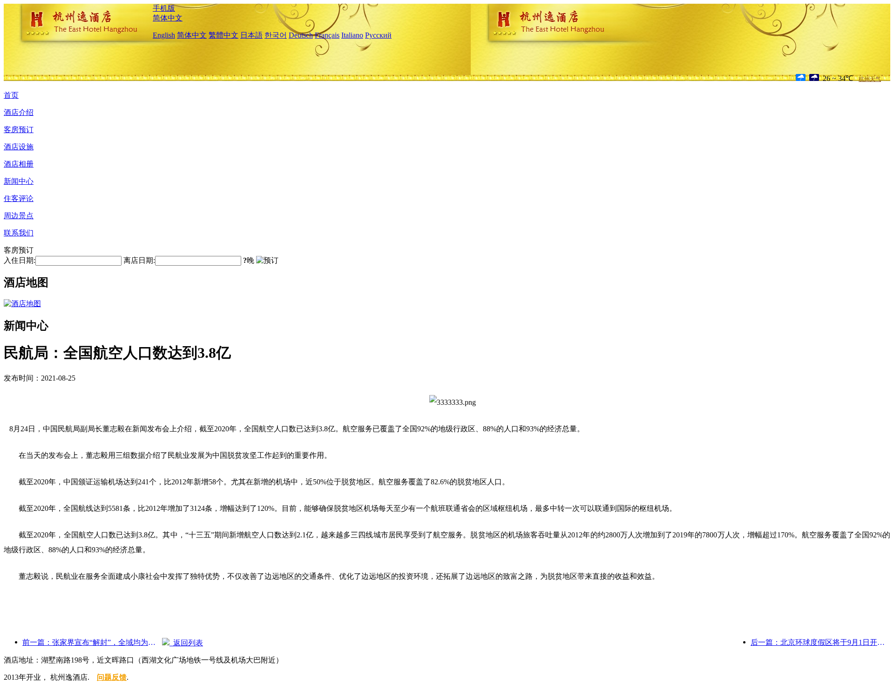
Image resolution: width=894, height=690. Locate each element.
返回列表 (186, 643)
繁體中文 (223, 35)
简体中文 (168, 18)
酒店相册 (19, 164)
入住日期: (19, 260)
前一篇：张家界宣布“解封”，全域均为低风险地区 (92, 642)
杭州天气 (870, 79)
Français (327, 35)
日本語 (251, 35)
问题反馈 (112, 677)
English (164, 35)
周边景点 (19, 216)
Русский (378, 35)
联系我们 (19, 233)
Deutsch (301, 35)
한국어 (275, 35)
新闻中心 (19, 181)
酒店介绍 (19, 112)
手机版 (164, 8)
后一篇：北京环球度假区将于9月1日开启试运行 (820, 642)
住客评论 (19, 198)
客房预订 (19, 130)
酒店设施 (19, 147)
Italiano (352, 35)
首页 (11, 95)
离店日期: (139, 260)
